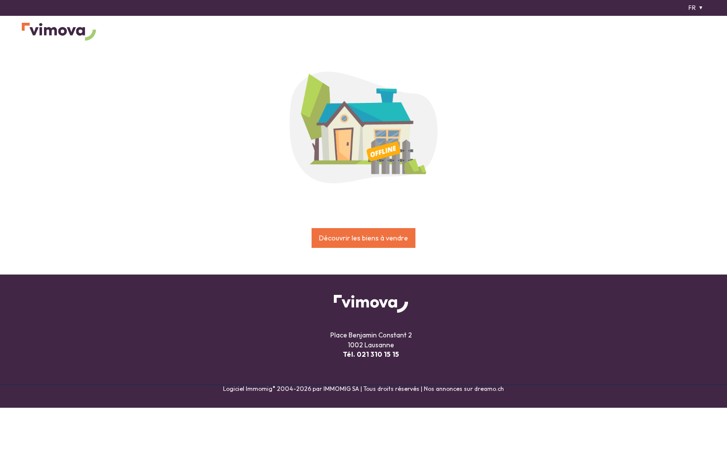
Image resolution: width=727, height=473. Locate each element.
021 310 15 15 (378, 354)
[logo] (59, 32)
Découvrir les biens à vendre (363, 238)
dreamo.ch (489, 388)
